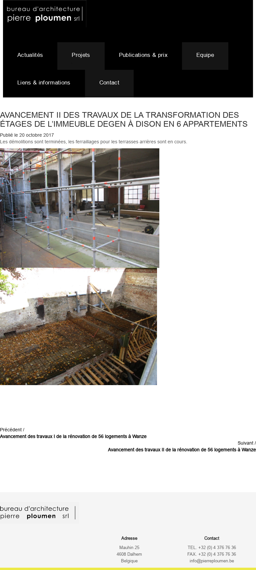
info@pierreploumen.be (212, 561)
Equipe (205, 55)
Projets (81, 55)
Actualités (30, 55)
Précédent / (73, 433)
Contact (109, 82)
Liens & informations (44, 82)
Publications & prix (143, 55)
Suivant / (182, 446)
